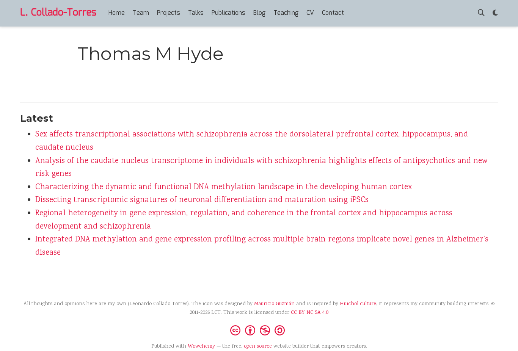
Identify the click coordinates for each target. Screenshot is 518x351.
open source (258, 346)
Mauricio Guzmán (274, 304)
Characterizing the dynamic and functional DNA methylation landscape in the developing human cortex (223, 187)
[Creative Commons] (259, 329)
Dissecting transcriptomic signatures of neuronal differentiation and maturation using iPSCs (202, 200)
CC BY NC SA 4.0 (309, 313)
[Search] (481, 13)
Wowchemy (201, 346)
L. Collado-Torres (58, 12)
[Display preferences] (495, 13)
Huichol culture (358, 304)
